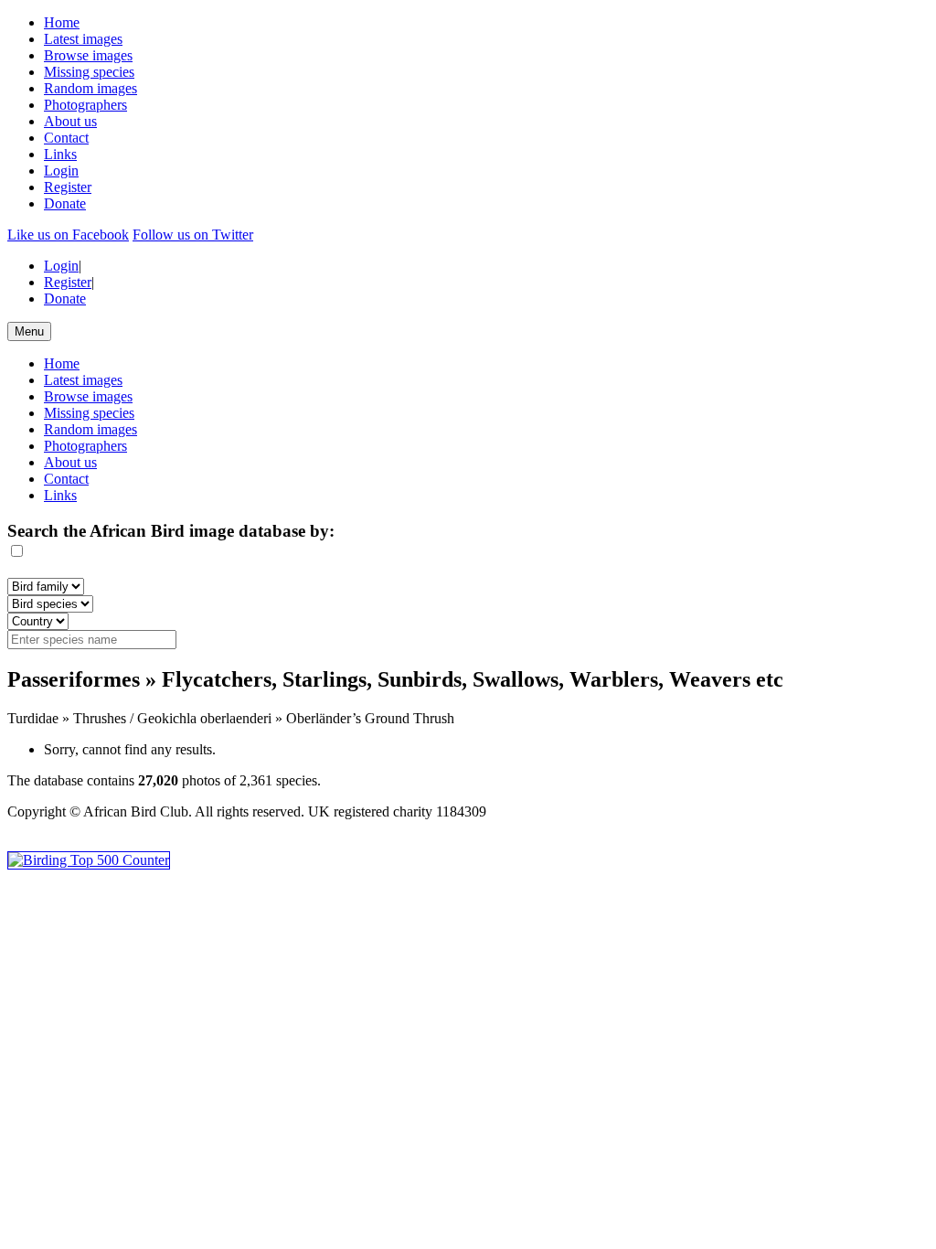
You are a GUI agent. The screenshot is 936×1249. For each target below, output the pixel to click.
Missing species (89, 72)
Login (61, 170)
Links (60, 154)
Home (62, 22)
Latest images (83, 39)
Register (67, 187)
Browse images (88, 55)
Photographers (85, 104)
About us (70, 121)
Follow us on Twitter (193, 234)
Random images (90, 88)
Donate (65, 203)
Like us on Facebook (68, 234)
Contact (66, 137)
